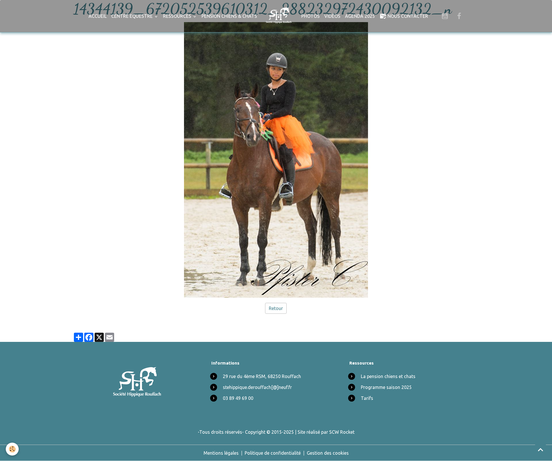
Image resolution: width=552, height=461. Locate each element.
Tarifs (367, 398)
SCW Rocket (341, 432)
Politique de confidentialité (273, 453)
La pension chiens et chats (388, 376)
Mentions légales (221, 453)
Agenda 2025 (360, 16)
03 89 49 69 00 (238, 398)
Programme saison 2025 (386, 387)
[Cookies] (12, 449)
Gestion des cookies (328, 453)
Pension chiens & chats (229, 16)
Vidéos (332, 16)
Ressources (177, 16)
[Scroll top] (540, 449)
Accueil (98, 16)
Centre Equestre (132, 16)
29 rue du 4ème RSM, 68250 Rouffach (262, 376)
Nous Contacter (407, 16)
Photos (310, 16)
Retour (276, 308)
